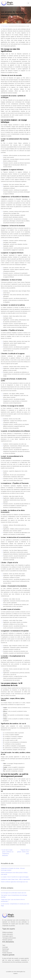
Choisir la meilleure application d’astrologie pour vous (14, 882)
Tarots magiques (5, 26)
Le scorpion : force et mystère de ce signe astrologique (15, 877)
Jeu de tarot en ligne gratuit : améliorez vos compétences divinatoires (7, 852)
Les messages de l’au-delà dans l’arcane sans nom (13, 893)
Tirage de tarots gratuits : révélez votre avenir (23, 851)
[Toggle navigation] (28, 3)
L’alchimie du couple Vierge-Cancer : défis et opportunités (15, 879)
